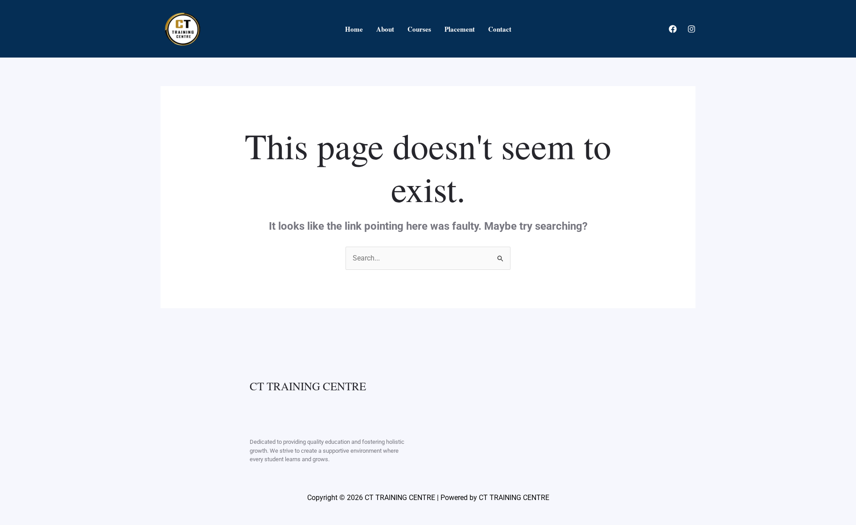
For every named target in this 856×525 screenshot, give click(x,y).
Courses (419, 29)
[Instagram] (691, 29)
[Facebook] (673, 29)
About (385, 29)
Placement (459, 29)
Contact (499, 29)
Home (354, 29)
